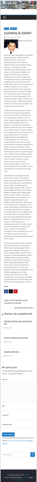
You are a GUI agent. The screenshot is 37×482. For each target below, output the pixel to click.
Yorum (5, 379)
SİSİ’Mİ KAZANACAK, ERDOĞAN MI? (18, 322)
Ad (3, 406)
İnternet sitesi (7, 424)
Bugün (6, 28)
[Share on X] (11, 291)
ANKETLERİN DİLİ (11, 352)
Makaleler (13, 28)
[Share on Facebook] (6, 291)
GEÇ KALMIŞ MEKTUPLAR (23, 308)
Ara (32, 454)
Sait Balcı (19, 37)
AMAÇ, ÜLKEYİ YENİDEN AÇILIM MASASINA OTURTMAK (15, 301)
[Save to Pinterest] (15, 291)
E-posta (5, 415)
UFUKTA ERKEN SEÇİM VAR (16, 338)
